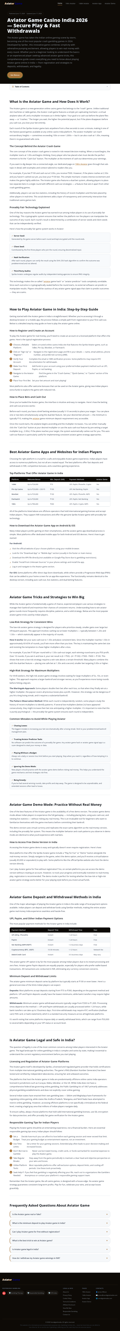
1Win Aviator (70, 3)
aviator (47, 281)
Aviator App (96, 3)
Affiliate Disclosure (69, 1305)
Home (60, 3)
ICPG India (52, 1293)
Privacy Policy (67, 1295)
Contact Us (66, 1315)
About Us (66, 1292)
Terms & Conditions (69, 1302)
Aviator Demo (110, 3)
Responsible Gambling (35, 1293)
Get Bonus (15, 75)
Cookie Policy (67, 1298)
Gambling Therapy (16, 1293)
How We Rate (67, 1308)
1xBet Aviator (84, 3)
